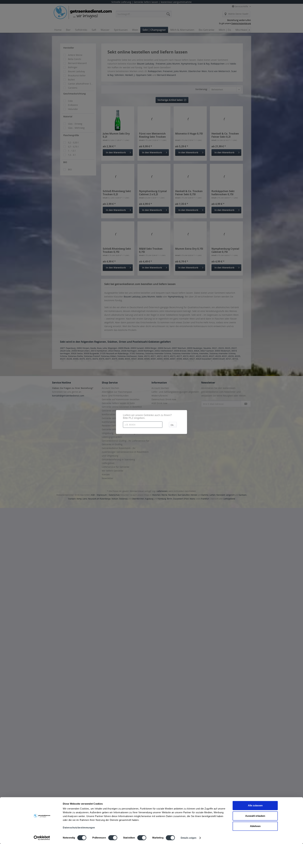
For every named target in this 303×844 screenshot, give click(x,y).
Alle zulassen (255, 805)
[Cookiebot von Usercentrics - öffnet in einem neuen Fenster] (42, 837)
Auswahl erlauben (255, 816)
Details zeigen (188, 837)
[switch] (112, 837)
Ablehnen (255, 826)
